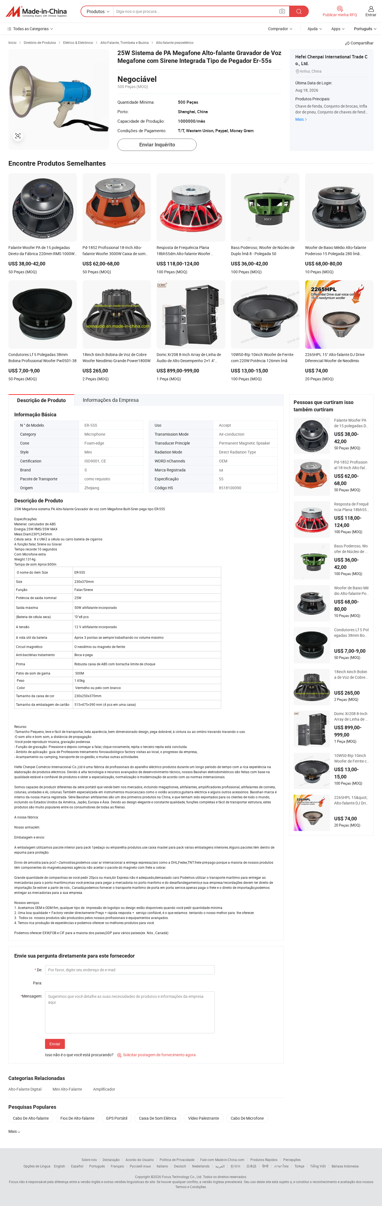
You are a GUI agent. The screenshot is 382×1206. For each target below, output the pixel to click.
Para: (37, 983)
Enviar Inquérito (157, 145)
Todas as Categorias (31, 28)
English (59, 1166)
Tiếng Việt (318, 1166)
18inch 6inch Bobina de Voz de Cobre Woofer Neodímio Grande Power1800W (351, 674)
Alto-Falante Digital (24, 1089)
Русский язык (140, 1166)
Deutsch (180, 1166)
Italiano (162, 1166)
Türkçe (299, 1166)
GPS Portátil (116, 1118)
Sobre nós (89, 1159)
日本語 (251, 1166)
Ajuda (313, 28)
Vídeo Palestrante (203, 1118)
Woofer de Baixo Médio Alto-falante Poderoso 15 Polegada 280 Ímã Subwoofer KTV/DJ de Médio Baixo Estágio (351, 590)
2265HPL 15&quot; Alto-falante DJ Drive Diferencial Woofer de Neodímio (351, 800)
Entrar (371, 14)
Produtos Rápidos (263, 1159)
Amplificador (104, 1089)
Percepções (292, 1159)
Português (97, 1166)
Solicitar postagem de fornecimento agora (156, 1054)
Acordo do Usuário (140, 1159)
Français (117, 1166)
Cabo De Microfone (247, 1118)
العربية (220, 1166)
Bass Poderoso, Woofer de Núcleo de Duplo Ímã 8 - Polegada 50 (351, 548)
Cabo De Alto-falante (31, 1118)
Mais (299, 119)
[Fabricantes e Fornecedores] (36, 11)
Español (77, 1166)
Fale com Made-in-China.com (222, 1159)
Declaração (111, 1159)
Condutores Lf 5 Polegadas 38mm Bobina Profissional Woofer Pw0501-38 (351, 632)
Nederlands (200, 1166)
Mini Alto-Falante (67, 1089)
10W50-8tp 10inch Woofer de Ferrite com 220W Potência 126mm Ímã (351, 758)
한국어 (235, 1166)
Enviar (54, 1043)
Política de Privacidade (177, 1159)
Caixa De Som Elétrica (157, 1118)
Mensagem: (31, 996)
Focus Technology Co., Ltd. (182, 1176)
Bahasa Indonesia (345, 1166)
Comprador (278, 28)
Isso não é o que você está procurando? (79, 1054)
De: (38, 969)
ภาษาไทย (281, 1166)
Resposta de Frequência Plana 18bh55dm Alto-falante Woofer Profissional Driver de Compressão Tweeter (351, 506)
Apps (335, 28)
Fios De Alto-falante (77, 1118)
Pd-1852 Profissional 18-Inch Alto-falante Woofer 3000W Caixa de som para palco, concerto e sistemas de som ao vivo (351, 465)
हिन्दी (265, 1166)
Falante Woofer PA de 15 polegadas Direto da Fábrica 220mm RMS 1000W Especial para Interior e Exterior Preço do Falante (351, 423)
